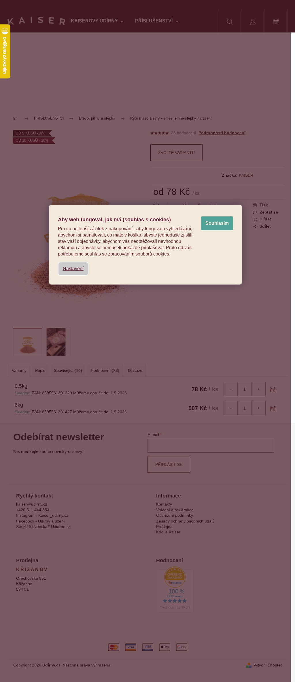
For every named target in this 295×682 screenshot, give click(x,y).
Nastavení (73, 268)
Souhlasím (217, 223)
